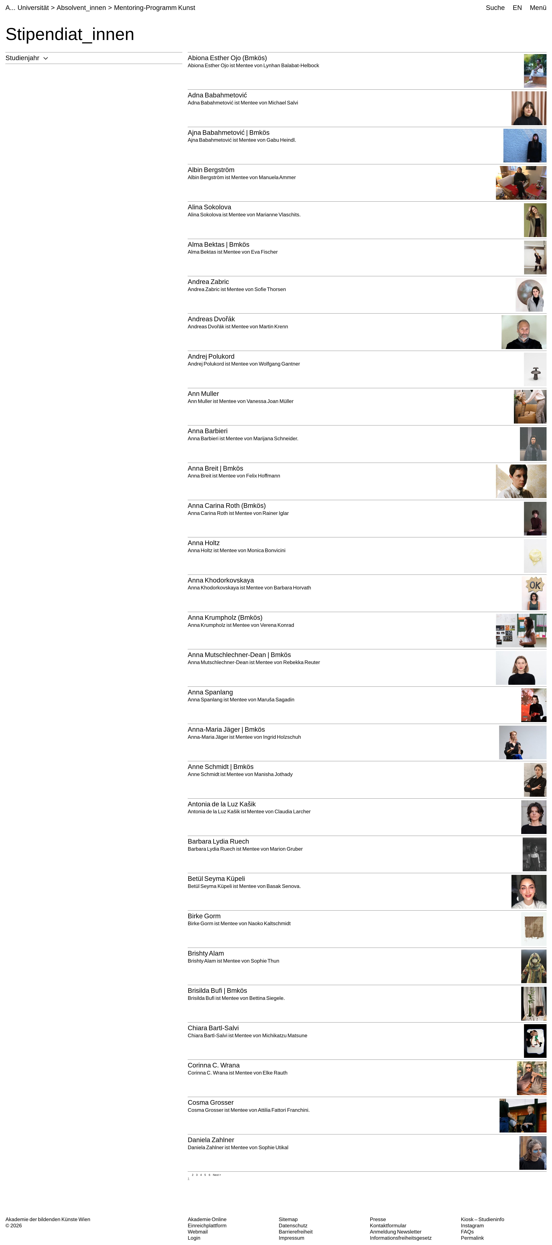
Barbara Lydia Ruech (218, 841)
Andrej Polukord (211, 356)
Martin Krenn (273, 326)
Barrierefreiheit (296, 1232)
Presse (378, 1219)
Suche (495, 7)
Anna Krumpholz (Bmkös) (225, 617)
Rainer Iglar (275, 513)
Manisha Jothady (273, 774)
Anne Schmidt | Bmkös (221, 766)
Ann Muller (203, 393)
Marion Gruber (286, 849)
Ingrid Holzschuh (282, 737)
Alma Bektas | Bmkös (218, 244)
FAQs (467, 1232)
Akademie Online (207, 1219)
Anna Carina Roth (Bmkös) (227, 505)
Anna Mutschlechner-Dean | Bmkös (239, 654)
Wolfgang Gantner (279, 364)
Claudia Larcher (292, 811)
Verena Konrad (277, 625)
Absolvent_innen (81, 7)
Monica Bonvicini (266, 550)
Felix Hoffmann (263, 476)
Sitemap (288, 1219)
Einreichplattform (207, 1225)
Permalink (472, 1238)
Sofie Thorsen (270, 289)
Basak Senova (283, 886)
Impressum (291, 1238)
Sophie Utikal (273, 1147)
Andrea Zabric (208, 281)
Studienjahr (22, 58)
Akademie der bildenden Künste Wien (47, 1219)
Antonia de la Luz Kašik (222, 804)
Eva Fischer (264, 252)
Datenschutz (293, 1225)
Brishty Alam (206, 953)
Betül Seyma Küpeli (216, 878)
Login (194, 1238)
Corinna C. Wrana (214, 1065)
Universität (33, 7)
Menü (538, 7)
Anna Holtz (204, 543)
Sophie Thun (265, 961)
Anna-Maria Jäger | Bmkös (226, 729)
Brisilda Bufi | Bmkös (217, 990)
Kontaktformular (388, 1225)
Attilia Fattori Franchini (283, 1110)
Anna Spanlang (210, 692)
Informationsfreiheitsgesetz (401, 1238)
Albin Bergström (211, 170)
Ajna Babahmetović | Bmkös (229, 132)
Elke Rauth (275, 1073)
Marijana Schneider (275, 438)
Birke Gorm (204, 916)
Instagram (472, 1225)
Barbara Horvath (292, 588)
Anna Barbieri (208, 431)
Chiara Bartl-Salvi (213, 1028)
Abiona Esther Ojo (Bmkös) (227, 58)
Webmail (198, 1232)
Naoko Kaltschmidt (269, 923)
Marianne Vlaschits (277, 215)
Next (216, 1174)
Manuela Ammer (277, 177)
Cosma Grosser (211, 1102)
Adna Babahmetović (217, 95)
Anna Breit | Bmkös (215, 468)
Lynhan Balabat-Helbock (291, 65)
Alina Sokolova (209, 207)
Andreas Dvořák (211, 319)
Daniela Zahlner (211, 1140)
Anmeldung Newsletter (395, 1232)
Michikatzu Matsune (284, 1035)
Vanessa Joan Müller (270, 401)
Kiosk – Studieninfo (482, 1219)
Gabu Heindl (281, 140)
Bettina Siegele (266, 998)
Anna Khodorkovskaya (221, 580)
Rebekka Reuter (301, 662)
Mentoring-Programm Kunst (154, 7)
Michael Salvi (283, 103)
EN (517, 7)
